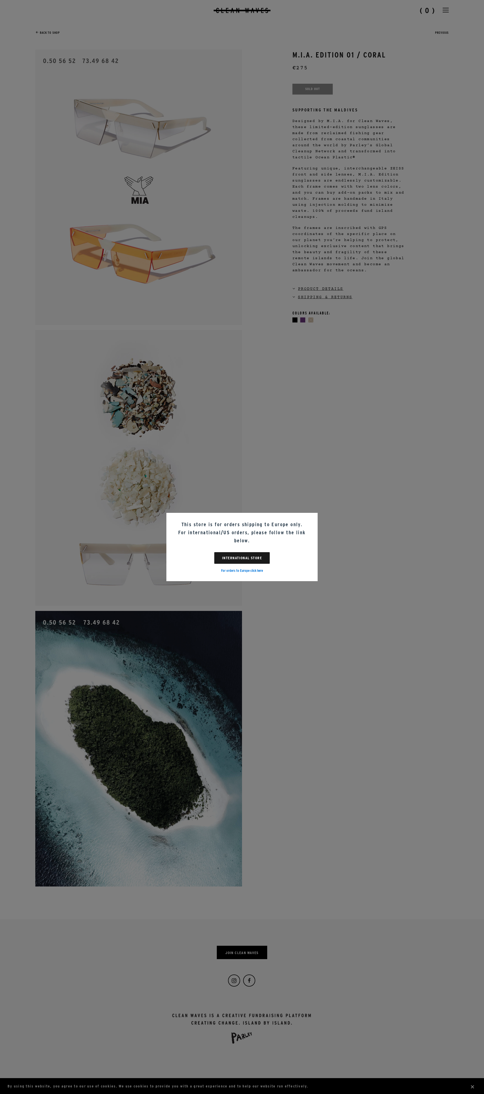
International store (242, 558)
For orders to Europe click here (242, 571)
